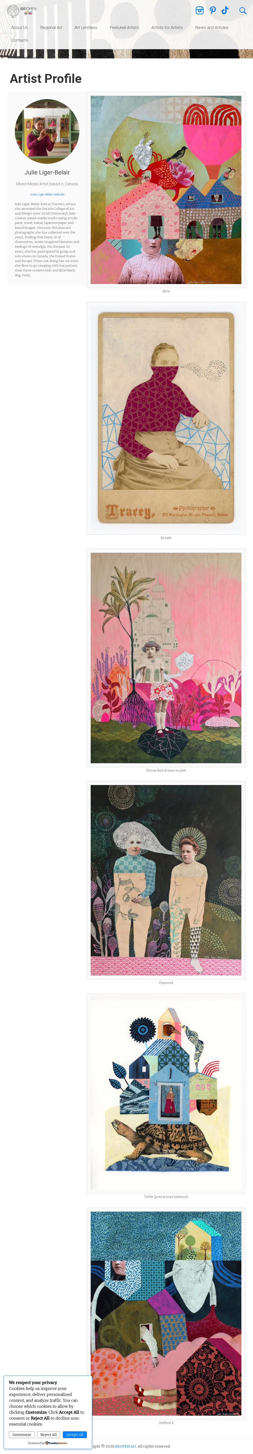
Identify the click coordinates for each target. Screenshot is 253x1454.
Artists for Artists (167, 27)
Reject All (49, 1434)
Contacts (19, 40)
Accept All (75, 1434)
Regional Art (51, 27)
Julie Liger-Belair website (47, 194)
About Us (19, 27)
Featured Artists (124, 27)
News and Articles (211, 27)
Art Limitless (86, 27)
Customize (21, 1434)
